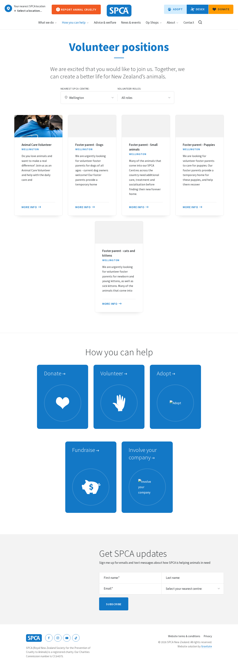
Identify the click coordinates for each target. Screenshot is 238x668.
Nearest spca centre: (75, 88)
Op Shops (152, 22)
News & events (131, 22)
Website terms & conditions (184, 636)
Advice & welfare (105, 22)
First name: (112, 578)
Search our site (200, 22)
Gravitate (206, 646)
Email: (108, 588)
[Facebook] (49, 638)
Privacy (208, 636)
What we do (46, 22)
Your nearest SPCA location (29, 6)
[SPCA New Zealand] (119, 11)
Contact (189, 22)
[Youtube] (66, 638)
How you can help (74, 22)
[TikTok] (76, 638)
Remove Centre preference (15, 11)
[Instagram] (58, 638)
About (171, 22)
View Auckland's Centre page (8, 8)
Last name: (173, 578)
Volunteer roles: (129, 88)
